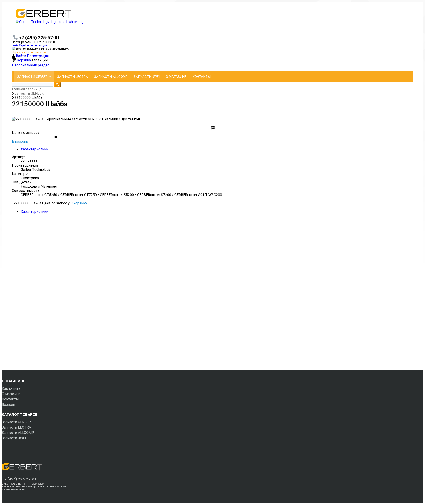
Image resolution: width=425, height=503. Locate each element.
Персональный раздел (30, 65)
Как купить (11, 388)
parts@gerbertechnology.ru (29, 45)
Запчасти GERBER (16, 422)
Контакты (10, 399)
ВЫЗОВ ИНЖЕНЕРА (13, 489)
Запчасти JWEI (14, 438)
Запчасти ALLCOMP (18, 433)
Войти (21, 56)
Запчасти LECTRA (16, 427)
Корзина (24, 60)
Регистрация (38, 56)
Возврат (9, 404)
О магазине (11, 394)
